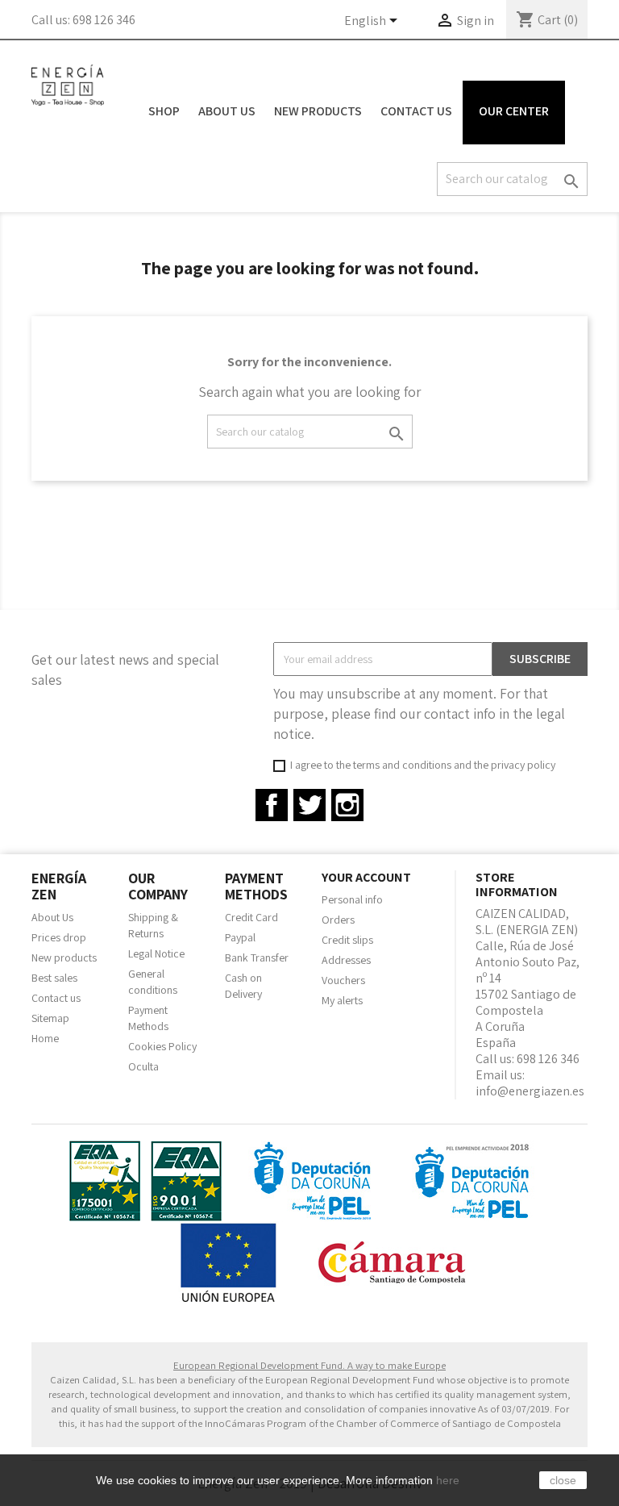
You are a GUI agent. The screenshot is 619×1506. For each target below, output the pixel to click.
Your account (366, 877)
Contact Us (416, 110)
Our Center (514, 110)
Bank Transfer (257, 957)
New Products (318, 110)
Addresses (346, 960)
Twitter (309, 805)
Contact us (56, 998)
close (563, 1480)
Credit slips (347, 939)
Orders (338, 919)
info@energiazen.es (530, 1091)
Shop (164, 110)
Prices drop (58, 937)
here (447, 1480)
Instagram (347, 805)
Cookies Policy (162, 1046)
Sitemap (50, 1018)
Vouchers (343, 980)
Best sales (54, 977)
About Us (226, 110)
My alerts (342, 1000)
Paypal (240, 937)
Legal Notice (156, 953)
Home (45, 1038)
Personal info (352, 899)
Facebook (271, 805)
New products (64, 957)
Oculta (143, 1066)
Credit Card (251, 917)
